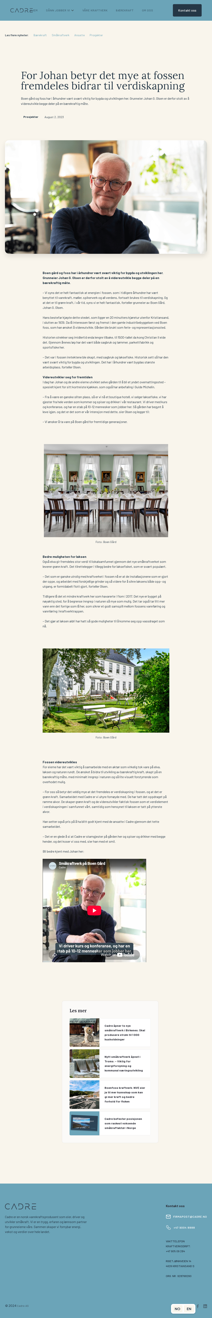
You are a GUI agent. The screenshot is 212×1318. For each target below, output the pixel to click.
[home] (21, 10)
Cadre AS (23, 1305)
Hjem (34, 10)
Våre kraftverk (95, 10)
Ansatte (79, 35)
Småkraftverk (60, 35)
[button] (60, 10)
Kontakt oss (187, 10)
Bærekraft (40, 35)
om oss (147, 10)
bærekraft (125, 10)
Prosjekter (96, 35)
